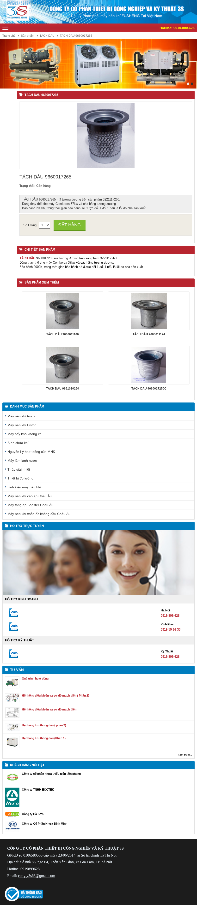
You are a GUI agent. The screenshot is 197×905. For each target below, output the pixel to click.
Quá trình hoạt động (35, 678)
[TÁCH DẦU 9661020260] (62, 365)
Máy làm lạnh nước (22, 460)
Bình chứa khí (18, 443)
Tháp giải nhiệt (18, 469)
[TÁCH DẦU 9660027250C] (149, 365)
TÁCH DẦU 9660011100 (62, 334)
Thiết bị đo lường (20, 478)
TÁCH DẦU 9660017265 (41, 95)
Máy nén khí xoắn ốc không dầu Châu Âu (38, 514)
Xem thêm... (185, 754)
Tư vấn (17, 670)
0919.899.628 (184, 28)
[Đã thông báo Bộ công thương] (24, 900)
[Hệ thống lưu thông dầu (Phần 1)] (12, 747)
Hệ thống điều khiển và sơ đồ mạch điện (49, 709)
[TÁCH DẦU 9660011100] (62, 311)
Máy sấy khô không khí (25, 434)
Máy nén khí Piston (22, 425)
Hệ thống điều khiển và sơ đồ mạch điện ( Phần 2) (55, 695)
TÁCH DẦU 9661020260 (62, 388)
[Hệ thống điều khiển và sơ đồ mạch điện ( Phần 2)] (12, 701)
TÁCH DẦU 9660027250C (148, 388)
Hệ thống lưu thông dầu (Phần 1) (44, 738)
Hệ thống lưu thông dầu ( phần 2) (44, 725)
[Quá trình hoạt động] (12, 687)
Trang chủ (9, 35)
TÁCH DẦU (47, 35)
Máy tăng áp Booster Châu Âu (30, 505)
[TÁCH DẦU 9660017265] (106, 167)
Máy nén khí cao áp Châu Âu (29, 496)
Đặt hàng (69, 224)
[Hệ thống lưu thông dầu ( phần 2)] (12, 730)
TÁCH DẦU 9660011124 (149, 334)
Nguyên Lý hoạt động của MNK (31, 452)
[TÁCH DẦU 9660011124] (149, 311)
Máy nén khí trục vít (22, 416)
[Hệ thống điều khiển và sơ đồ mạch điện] (12, 717)
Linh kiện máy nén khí (24, 487)
